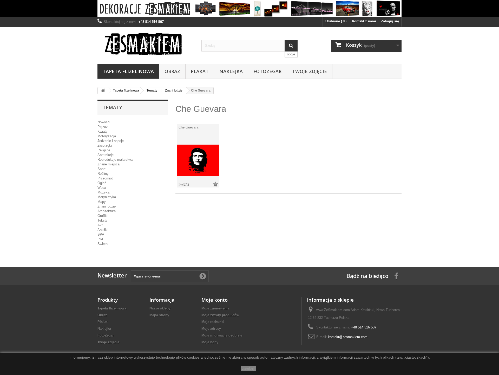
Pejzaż (102, 127)
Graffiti (102, 216)
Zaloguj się (390, 21)
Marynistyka (106, 197)
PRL (100, 239)
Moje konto (214, 300)
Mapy (101, 202)
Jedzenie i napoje (110, 141)
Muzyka (103, 192)
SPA (100, 234)
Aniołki (102, 230)
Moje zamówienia (215, 308)
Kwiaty (102, 131)
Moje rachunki (212, 322)
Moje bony (209, 342)
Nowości (103, 122)
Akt (100, 225)
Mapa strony (159, 315)
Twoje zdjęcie (309, 71)
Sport (101, 169)
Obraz (172, 71)
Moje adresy (211, 329)
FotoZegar (267, 71)
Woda (101, 188)
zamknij (248, 368)
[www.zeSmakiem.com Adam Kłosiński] (145, 44)
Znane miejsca (108, 164)
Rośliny (103, 174)
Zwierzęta (104, 145)
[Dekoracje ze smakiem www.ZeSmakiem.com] (249, 8)
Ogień (101, 183)
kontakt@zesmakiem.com (347, 337)
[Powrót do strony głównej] (103, 90)
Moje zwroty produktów (220, 315)
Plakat (200, 71)
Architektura (106, 211)
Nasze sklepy (159, 308)
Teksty (102, 220)
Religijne (103, 150)
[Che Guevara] (198, 160)
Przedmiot (105, 178)
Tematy (152, 90)
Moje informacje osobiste (221, 335)
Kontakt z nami (364, 21)
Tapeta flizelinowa (128, 71)
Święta (102, 244)
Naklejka (231, 71)
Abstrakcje (105, 155)
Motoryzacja (106, 136)
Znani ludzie (173, 90)
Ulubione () (335, 21)
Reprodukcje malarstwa (115, 159)
